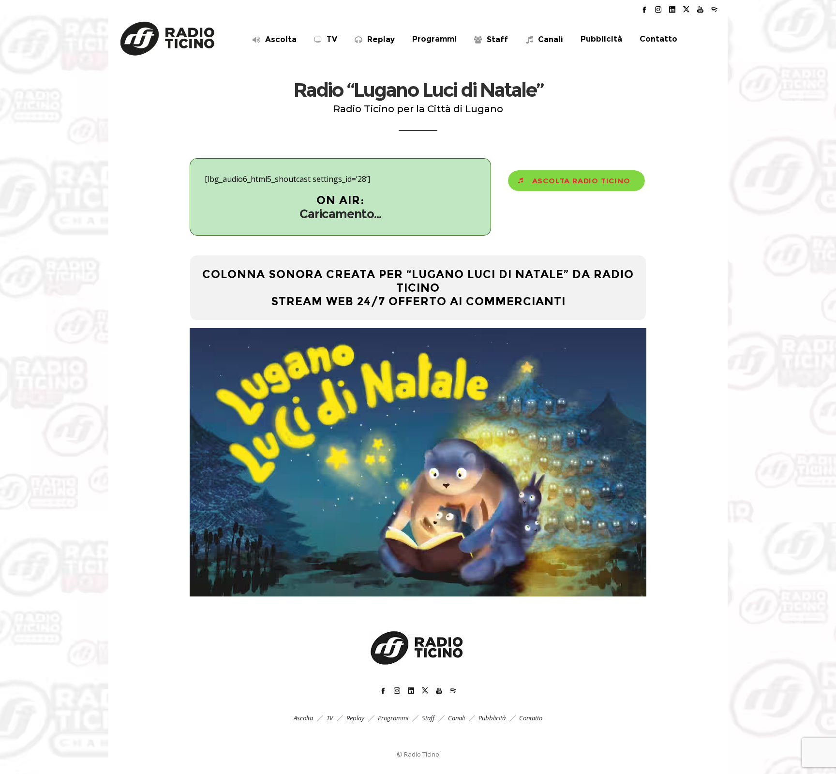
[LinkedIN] (672, 9)
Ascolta (303, 718)
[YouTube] (700, 9)
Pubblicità (492, 718)
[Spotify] (714, 9)
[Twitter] (686, 9)
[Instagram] (658, 9)
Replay (355, 718)
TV (330, 718)
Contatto (530, 718)
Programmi (393, 718)
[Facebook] (644, 9)
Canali (456, 718)
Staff (428, 718)
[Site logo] (168, 38)
